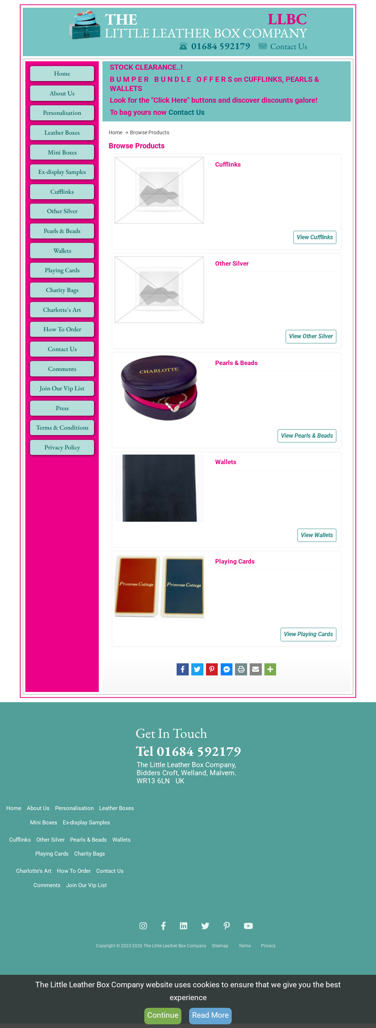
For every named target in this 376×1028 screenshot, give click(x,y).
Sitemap (220, 945)
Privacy (268, 945)
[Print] (241, 668)
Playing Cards (52, 853)
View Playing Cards (308, 634)
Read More (210, 1015)
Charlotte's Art (33, 871)
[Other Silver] (226, 301)
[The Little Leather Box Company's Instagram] (143, 926)
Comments (47, 885)
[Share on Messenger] (227, 668)
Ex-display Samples (86, 822)
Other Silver (50, 839)
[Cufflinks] (226, 201)
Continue (162, 1015)
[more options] (270, 668)
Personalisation (74, 808)
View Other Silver (311, 336)
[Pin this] (212, 668)
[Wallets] (226, 499)
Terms (245, 945)
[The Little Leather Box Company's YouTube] (248, 926)
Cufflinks (20, 839)
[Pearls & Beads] (226, 400)
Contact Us (187, 112)
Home (13, 808)
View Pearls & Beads (307, 436)
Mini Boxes (43, 822)
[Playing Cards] (226, 598)
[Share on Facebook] (183, 668)
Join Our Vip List (86, 885)
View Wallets (317, 535)
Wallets (121, 839)
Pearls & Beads (88, 839)
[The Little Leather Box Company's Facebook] (163, 926)
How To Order (74, 871)
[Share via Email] (256, 668)
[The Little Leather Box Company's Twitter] (205, 926)
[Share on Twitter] (197, 668)
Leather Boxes (116, 808)
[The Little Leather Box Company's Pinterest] (226, 926)
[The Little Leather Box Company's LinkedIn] (183, 926)
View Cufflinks (315, 237)
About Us (38, 808)
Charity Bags (89, 853)
